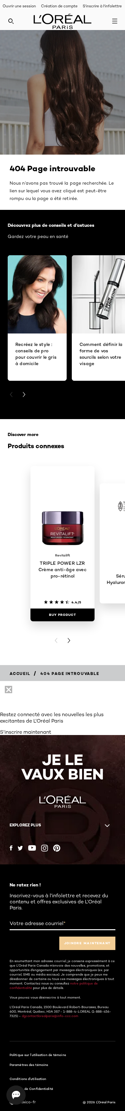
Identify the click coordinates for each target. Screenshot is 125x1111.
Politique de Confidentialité (31, 1089)
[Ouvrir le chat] (16, 1095)
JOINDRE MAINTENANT (87, 943)
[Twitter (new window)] (20, 848)
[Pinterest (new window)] (56, 848)
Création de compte (59, 6)
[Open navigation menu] (114, 21)
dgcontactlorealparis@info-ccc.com (50, 1016)
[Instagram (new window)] (44, 848)
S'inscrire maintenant (25, 732)
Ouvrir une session (19, 6)
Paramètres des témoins (29, 1065)
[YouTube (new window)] (32, 848)
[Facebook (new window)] (11, 848)
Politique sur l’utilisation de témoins (38, 1055)
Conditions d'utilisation (28, 1079)
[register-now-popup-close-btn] (8, 689)
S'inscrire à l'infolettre (102, 6)
